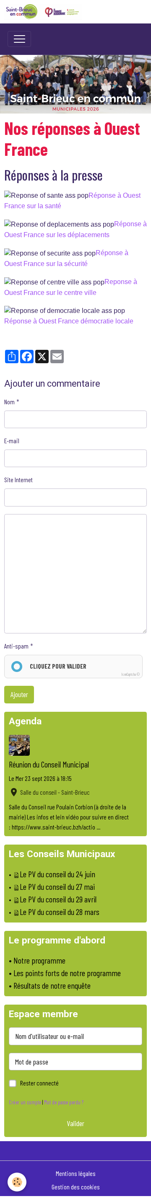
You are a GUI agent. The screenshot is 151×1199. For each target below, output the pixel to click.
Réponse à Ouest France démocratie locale (68, 321)
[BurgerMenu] (19, 39)
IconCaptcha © (130, 674)
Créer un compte (25, 1102)
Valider (75, 1123)
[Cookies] (17, 1182)
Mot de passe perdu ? (63, 1102)
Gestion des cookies (76, 1187)
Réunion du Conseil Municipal (49, 764)
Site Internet (18, 479)
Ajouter (19, 694)
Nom (9, 402)
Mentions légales (76, 1173)
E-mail (11, 440)
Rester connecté (39, 1083)
